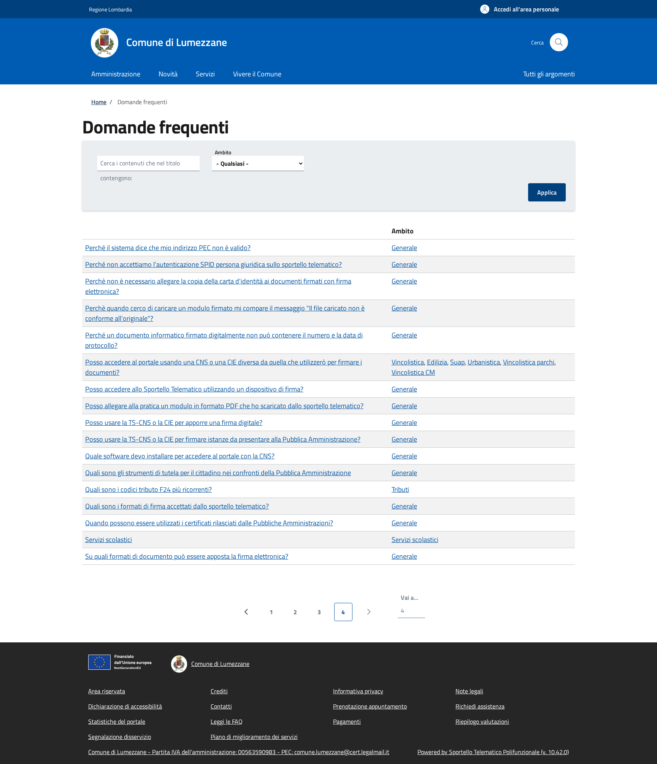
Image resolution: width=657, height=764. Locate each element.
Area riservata (106, 691)
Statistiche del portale (116, 721)
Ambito (223, 152)
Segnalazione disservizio (119, 736)
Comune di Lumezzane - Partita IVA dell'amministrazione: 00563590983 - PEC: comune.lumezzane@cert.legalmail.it (238, 751)
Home (98, 101)
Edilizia (437, 362)
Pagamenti (347, 721)
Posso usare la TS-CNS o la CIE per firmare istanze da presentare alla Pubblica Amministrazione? (222, 439)
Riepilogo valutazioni (482, 721)
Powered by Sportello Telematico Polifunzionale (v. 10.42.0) (493, 751)
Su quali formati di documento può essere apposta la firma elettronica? (186, 556)
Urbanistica (484, 362)
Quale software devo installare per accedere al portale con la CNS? (180, 456)
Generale (404, 248)
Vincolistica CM (413, 372)
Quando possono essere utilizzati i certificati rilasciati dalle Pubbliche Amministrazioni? (209, 523)
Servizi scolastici (108, 539)
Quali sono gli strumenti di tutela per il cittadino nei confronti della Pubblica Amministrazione (218, 473)
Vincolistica (408, 362)
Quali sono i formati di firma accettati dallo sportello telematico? (177, 506)
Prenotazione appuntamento (370, 706)
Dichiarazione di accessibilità (125, 706)
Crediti (219, 691)
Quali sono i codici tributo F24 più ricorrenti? (148, 489)
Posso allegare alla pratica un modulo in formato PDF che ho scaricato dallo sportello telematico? (224, 406)
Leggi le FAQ (227, 721)
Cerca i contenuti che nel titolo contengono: (140, 170)
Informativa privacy (358, 691)
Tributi (400, 489)
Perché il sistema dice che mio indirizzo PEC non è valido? (168, 248)
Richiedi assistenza (480, 706)
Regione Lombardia (110, 9)
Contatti (221, 706)
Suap (457, 362)
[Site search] (559, 42)
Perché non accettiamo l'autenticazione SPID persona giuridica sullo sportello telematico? (213, 264)
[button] (519, 9)
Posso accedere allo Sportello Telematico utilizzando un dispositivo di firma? (194, 389)
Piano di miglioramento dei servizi (254, 736)
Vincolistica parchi (528, 362)
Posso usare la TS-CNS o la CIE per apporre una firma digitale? (173, 422)
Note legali (469, 691)
